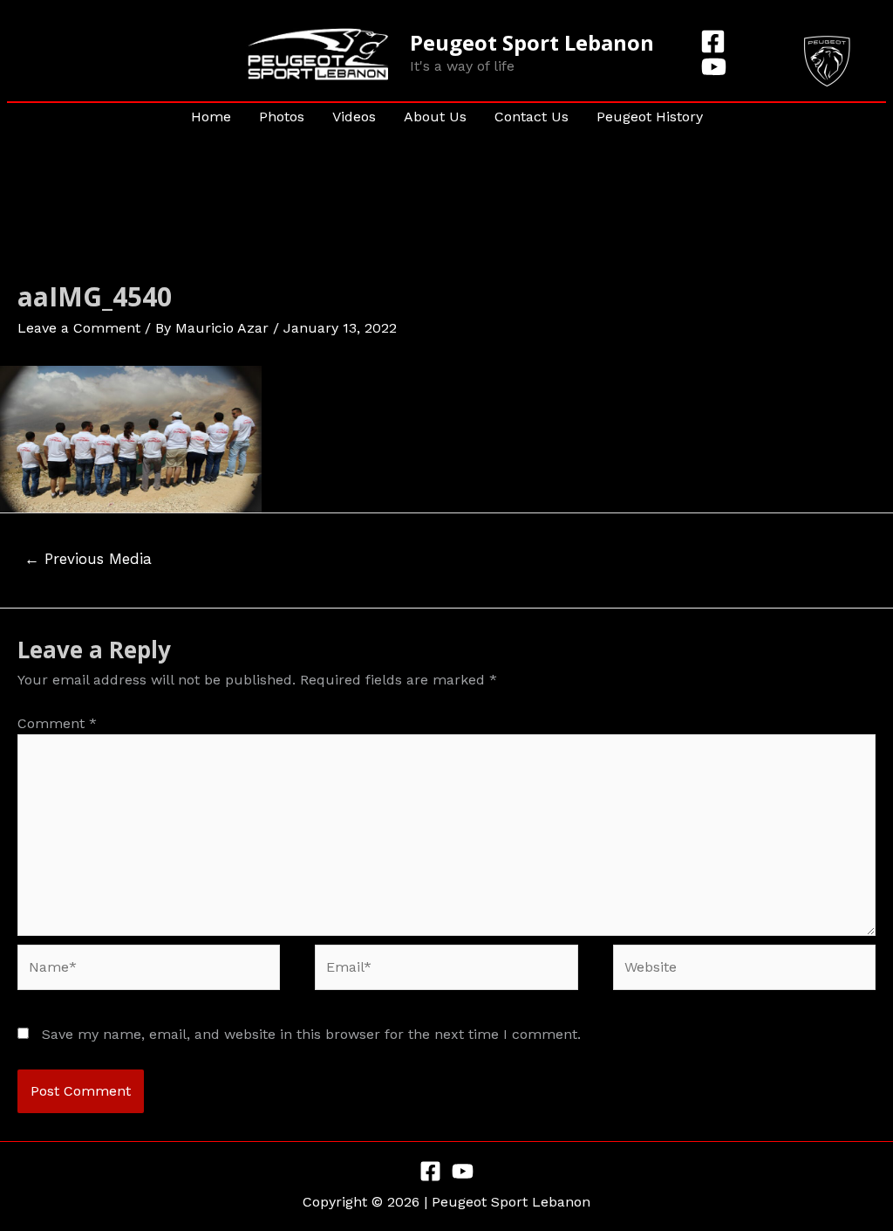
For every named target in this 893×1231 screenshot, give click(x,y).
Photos (281, 116)
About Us (435, 116)
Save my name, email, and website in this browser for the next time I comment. (311, 1034)
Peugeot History (649, 116)
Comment (57, 723)
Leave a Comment (78, 328)
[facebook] (715, 41)
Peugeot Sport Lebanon (532, 42)
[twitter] (716, 66)
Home (211, 116)
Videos (354, 116)
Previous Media (88, 558)
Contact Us (531, 116)
